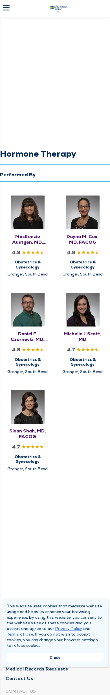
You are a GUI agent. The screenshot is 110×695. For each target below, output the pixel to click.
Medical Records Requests (37, 669)
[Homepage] (59, 8)
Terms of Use (20, 634)
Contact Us (19, 678)
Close (55, 657)
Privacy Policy (68, 628)
